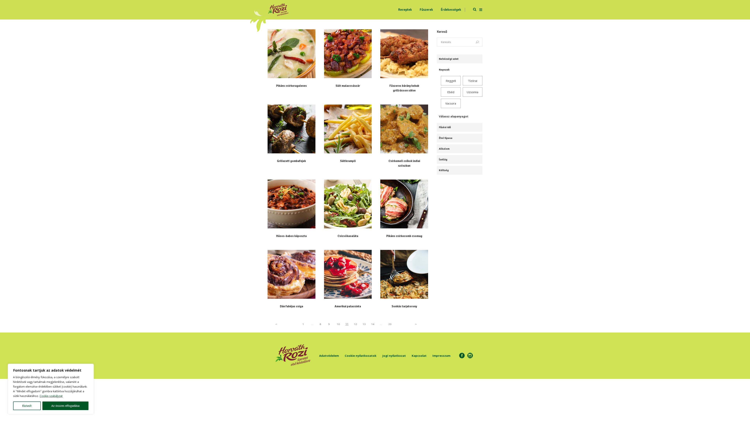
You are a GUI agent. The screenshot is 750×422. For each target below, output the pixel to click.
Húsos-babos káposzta (291, 236)
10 (338, 324)
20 (390, 324)
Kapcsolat (419, 356)
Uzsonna (472, 92)
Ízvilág (443, 159)
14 (372, 324)
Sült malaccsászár (348, 86)
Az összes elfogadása (65, 406)
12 (355, 324)
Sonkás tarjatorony (404, 306)
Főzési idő (445, 127)
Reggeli (451, 81)
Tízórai (472, 81)
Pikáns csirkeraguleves (291, 86)
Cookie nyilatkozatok (360, 356)
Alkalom (444, 148)
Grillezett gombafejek (291, 161)
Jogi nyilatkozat (394, 356)
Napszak (444, 69)
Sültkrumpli (348, 161)
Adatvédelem (329, 356)
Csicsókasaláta (348, 236)
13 (364, 324)
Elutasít (27, 406)
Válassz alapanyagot (453, 116)
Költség (444, 170)
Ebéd (450, 92)
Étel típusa (445, 138)
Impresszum (441, 356)
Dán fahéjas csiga (291, 306)
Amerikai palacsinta (348, 306)
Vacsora (450, 103)
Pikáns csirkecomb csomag (404, 236)
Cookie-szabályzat (51, 396)
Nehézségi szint (448, 59)
